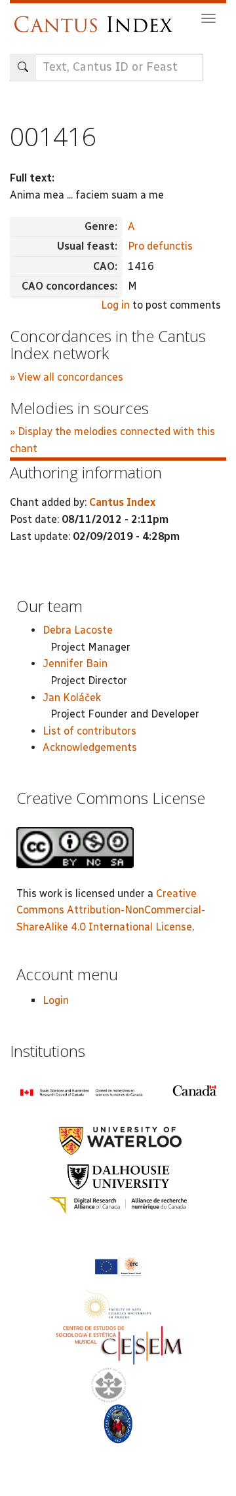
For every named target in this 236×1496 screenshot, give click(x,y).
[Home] (97, 18)
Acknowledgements (90, 747)
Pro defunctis (160, 246)
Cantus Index (122, 502)
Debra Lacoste (78, 630)
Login (56, 1000)
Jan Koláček (72, 697)
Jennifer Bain (75, 663)
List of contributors (89, 731)
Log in (115, 305)
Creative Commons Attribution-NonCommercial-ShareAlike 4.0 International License (110, 910)
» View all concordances (66, 377)
